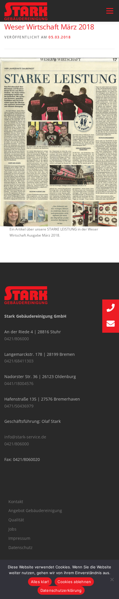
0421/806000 (16, 338)
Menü (109, 10)
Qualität (16, 519)
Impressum (19, 538)
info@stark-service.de (25, 437)
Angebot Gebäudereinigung (35, 510)
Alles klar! (40, 581)
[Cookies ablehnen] (112, 579)
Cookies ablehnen (74, 581)
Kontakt (15, 501)
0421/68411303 (19, 361)
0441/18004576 (19, 383)
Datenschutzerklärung (61, 590)
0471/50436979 (19, 406)
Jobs (12, 529)
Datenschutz (20, 547)
